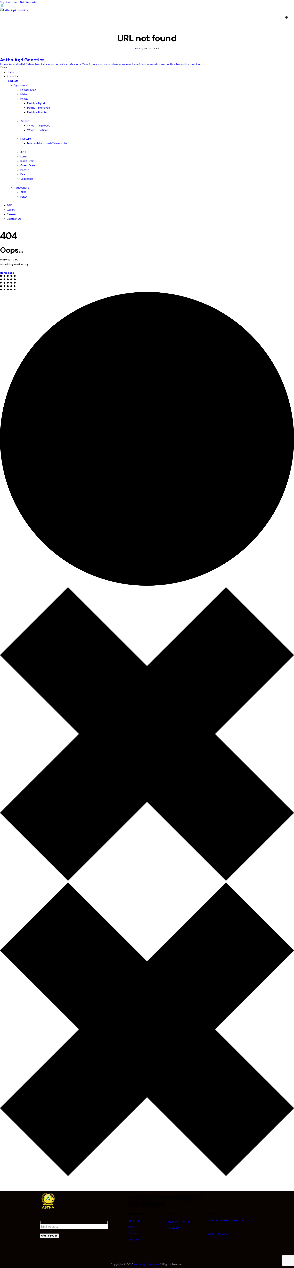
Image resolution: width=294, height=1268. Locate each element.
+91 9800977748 (217, 1234)
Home (138, 48)
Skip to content (10, 2)
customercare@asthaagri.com (225, 1220)
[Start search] (292, 19)
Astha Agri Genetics (146, 1264)
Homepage (7, 273)
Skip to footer (29, 2)
